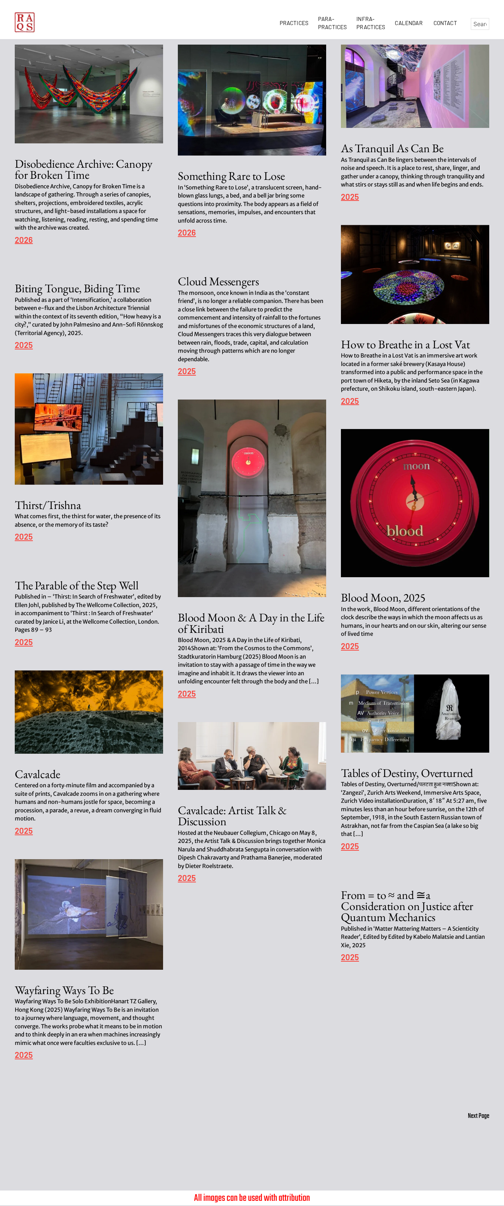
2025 (350, 197)
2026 (24, 240)
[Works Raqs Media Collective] (25, 22)
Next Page (478, 1116)
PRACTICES (295, 23)
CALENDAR (410, 23)
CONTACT (445, 23)
